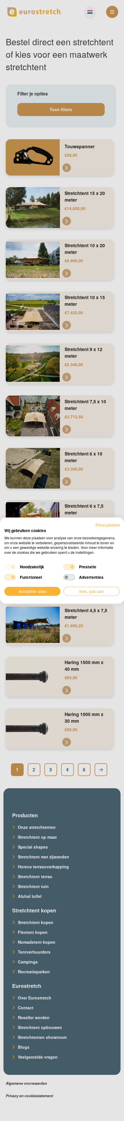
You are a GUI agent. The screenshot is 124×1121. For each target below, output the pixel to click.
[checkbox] (10, 567)
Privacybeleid (107, 525)
